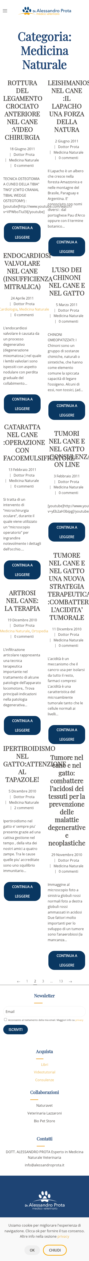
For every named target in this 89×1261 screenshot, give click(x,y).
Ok (32, 1250)
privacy (63, 1236)
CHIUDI (55, 1250)
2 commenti (24, 807)
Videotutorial (44, 1072)
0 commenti (24, 165)
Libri (44, 1064)
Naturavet (44, 1105)
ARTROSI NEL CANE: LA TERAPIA (22, 600)
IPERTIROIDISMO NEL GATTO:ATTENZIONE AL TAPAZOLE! (34, 764)
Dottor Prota (24, 154)
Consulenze (44, 1080)
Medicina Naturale (24, 160)
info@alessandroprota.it (44, 1165)
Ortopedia (40, 631)
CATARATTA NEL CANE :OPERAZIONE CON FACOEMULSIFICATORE (39, 442)
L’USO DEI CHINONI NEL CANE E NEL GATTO (67, 281)
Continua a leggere (22, 232)
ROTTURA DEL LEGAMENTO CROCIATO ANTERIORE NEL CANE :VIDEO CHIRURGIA (22, 109)
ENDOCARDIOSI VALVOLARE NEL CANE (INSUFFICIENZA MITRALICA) (27, 271)
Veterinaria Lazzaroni (44, 1113)
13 (61, 981)
